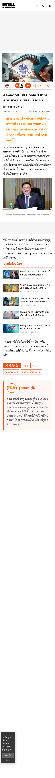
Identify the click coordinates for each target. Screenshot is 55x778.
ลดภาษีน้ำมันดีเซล (31, 372)
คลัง (26, 365)
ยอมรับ (8, 755)
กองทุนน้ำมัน (11, 372)
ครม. (34, 365)
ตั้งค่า (8, 760)
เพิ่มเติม (8, 750)
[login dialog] (49, 6)
